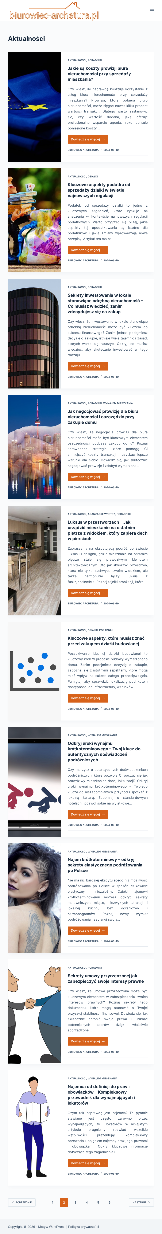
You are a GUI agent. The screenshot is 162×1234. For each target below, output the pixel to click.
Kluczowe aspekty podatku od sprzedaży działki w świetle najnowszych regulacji (99, 190)
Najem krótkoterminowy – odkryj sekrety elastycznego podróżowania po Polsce (105, 865)
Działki (93, 176)
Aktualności (77, 60)
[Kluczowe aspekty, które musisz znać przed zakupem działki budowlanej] (34, 671)
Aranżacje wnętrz (101, 514)
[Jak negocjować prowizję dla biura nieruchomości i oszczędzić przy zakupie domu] (34, 447)
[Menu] (152, 10)
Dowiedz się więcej (89, 140)
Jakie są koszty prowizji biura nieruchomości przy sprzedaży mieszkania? (99, 74)
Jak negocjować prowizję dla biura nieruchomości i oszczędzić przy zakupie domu (103, 417)
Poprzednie (24, 1202)
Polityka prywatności (83, 1227)
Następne (139, 1202)
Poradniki (95, 60)
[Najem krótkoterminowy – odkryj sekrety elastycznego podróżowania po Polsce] (34, 898)
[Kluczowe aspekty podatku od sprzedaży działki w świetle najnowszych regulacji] (34, 220)
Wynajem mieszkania (118, 403)
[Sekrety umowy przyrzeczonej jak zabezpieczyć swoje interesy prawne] (34, 1011)
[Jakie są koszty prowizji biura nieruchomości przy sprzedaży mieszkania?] (34, 107)
